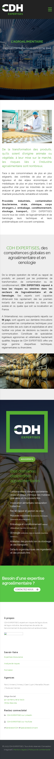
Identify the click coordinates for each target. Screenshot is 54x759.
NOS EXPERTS (27, 459)
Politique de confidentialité (39, 750)
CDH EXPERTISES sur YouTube (19, 722)
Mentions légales (20, 750)
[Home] (12, 9)
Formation (8, 670)
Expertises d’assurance (13, 657)
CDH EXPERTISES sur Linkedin (19, 715)
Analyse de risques (12, 663)
